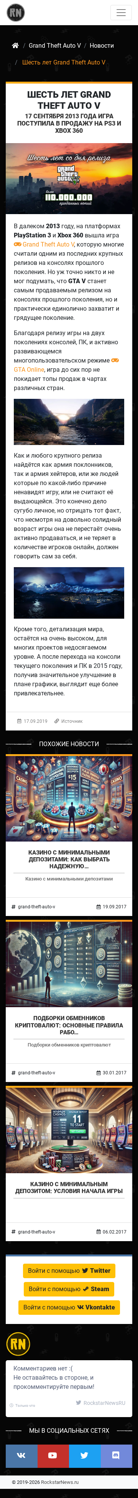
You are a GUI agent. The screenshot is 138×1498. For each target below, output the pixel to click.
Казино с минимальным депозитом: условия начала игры (69, 1188)
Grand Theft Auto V (48, 244)
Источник (71, 721)
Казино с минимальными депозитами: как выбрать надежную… (69, 859)
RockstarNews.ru (60, 1482)
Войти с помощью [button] (69, 1270)
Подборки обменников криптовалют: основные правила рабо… (69, 1025)
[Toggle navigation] (121, 12)
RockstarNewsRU (103, 1403)
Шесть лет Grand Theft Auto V (69, 100)
